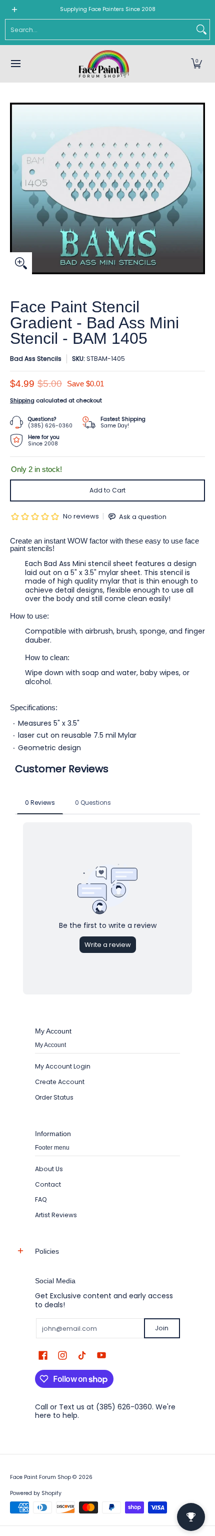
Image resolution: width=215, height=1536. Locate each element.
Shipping (22, 400)
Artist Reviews (56, 1215)
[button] (196, 64)
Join (161, 1328)
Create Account (59, 1082)
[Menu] (15, 64)
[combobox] (100, 30)
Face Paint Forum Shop (40, 1477)
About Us (49, 1169)
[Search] (202, 30)
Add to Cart (108, 490)
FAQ (41, 1199)
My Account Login (62, 1066)
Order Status (54, 1097)
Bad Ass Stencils (36, 358)
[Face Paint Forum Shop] (104, 64)
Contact (48, 1184)
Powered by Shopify (36, 1493)
